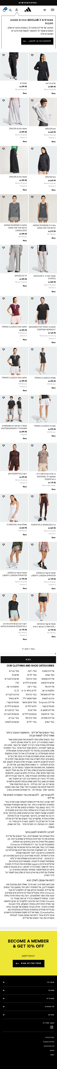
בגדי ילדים (32, 722)
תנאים (52, 1050)
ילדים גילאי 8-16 (29, 691)
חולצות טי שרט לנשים (46, 691)
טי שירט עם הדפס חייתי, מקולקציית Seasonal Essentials (46, 476)
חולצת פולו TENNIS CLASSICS (14, 327)
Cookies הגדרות (48, 1042)
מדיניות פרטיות (49, 1046)
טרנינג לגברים (12, 695)
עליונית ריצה (51, 83)
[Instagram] (51, 1027)
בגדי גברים (14, 718)
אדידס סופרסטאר (46, 718)
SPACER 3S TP (21, 276)
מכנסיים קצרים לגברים (11, 702)
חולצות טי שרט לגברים (11, 687)
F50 (17, 683)
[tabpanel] (28, 357)
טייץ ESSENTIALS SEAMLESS (43, 525)
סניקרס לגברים (12, 679)
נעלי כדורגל (31, 679)
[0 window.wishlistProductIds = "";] (44, 10)
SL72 (16, 691)
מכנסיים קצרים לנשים (46, 706)
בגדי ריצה (32, 687)
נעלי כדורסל (31, 718)
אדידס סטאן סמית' (46, 710)
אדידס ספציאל (47, 695)
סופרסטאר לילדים (29, 699)
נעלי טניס (32, 710)
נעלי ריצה (32, 671)
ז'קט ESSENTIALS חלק (17, 474)
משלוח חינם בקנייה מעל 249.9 (29, 3)
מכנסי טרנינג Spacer (18, 129)
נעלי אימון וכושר (29, 702)
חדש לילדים (31, 706)
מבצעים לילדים (12, 706)
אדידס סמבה (48, 671)
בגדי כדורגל (31, 695)
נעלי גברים (14, 671)
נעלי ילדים (32, 675)
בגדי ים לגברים (12, 710)
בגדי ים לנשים (47, 714)
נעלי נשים (49, 675)
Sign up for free (31, 963)
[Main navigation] (53, 9)
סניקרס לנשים (47, 683)
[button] (44, 55)
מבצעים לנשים (12, 722)
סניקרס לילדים (30, 683)
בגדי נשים (49, 722)
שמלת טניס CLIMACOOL (17, 525)
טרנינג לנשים (48, 699)
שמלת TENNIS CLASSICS (45, 378)
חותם (52, 1055)
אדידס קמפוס (48, 679)
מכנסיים (23, 83)
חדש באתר (13, 699)
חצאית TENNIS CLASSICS (45, 426)
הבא (28, 660)
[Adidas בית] (28, 9)
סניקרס (15, 675)
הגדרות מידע (49, 1037)
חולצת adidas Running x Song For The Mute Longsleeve (15, 228)
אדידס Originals (46, 702)
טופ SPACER (50, 129)
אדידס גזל (49, 687)
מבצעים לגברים (11, 714)
